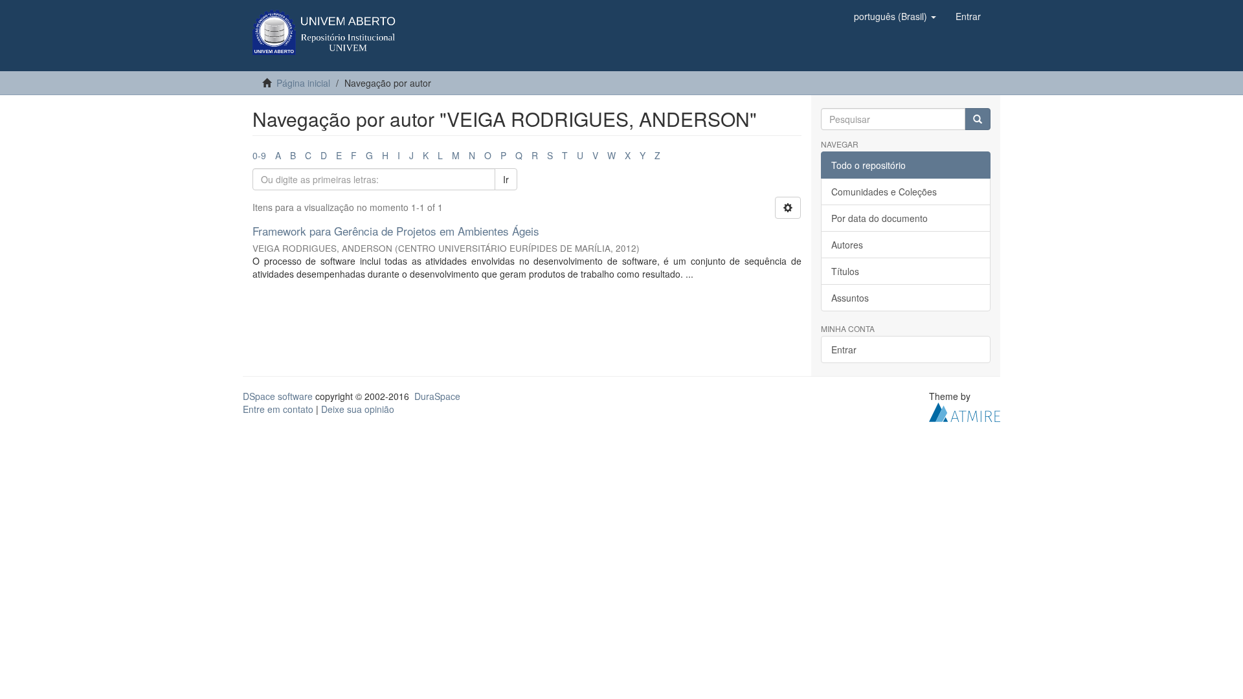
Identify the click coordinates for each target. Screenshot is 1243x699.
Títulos (845, 271)
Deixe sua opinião (357, 409)
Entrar (844, 349)
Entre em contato (278, 409)
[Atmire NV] (964, 411)
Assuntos (850, 297)
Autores (847, 244)
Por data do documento (879, 218)
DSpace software (278, 396)
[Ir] (978, 119)
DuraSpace (437, 396)
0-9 (259, 155)
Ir (506, 179)
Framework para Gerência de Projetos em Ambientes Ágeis (395, 231)
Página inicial (303, 82)
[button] (895, 16)
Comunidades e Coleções (884, 191)
